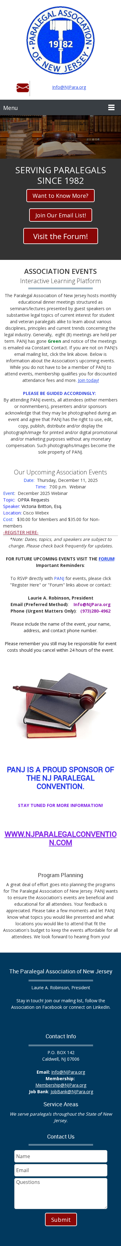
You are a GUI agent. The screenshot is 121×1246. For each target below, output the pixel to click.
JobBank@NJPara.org (72, 1091)
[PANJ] (60, 40)
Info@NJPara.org (69, 87)
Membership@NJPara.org (60, 1085)
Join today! (88, 380)
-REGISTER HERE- (20, 532)
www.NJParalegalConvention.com (61, 838)
